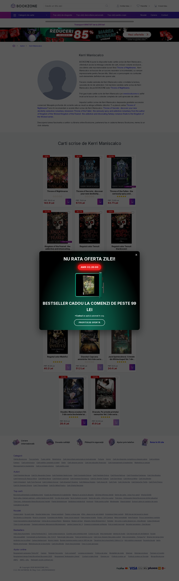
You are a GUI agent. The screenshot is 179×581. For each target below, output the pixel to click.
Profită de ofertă (89, 322)
